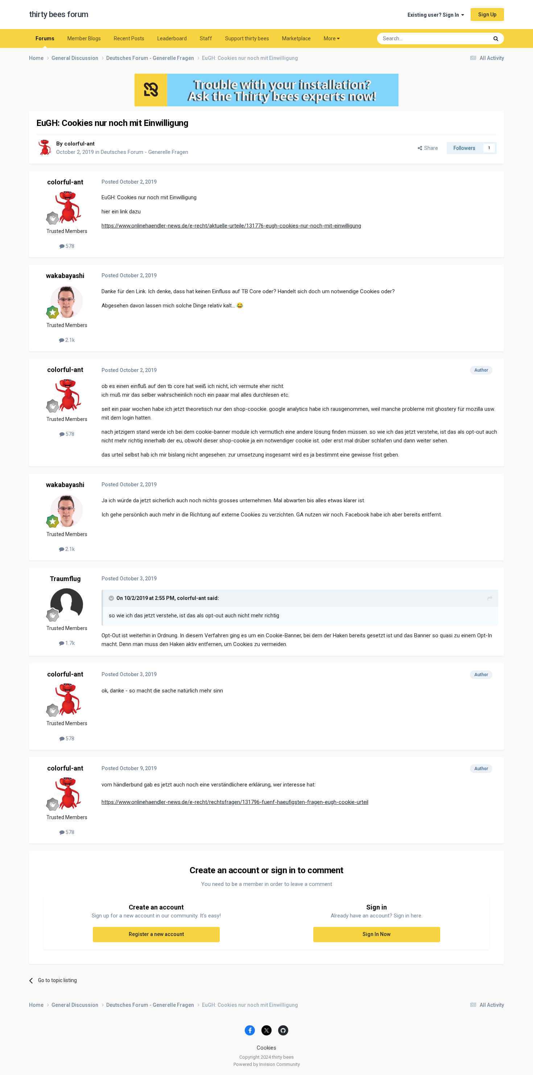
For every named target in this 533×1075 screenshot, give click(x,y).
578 (69, 246)
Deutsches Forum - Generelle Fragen (144, 152)
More (330, 38)
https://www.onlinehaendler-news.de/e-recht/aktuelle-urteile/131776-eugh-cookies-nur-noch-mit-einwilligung (231, 225)
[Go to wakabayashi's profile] (66, 301)
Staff (206, 38)
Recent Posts (129, 38)
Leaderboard (172, 38)
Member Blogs (84, 38)
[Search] (496, 38)
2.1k (69, 340)
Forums (45, 38)
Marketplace (296, 38)
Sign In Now (377, 934)
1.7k (69, 643)
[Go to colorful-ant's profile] (44, 148)
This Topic (468, 38)
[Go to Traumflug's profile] (66, 604)
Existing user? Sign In (434, 15)
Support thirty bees (247, 38)
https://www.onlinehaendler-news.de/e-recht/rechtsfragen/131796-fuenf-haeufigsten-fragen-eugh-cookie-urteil (235, 802)
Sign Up (487, 14)
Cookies (266, 1048)
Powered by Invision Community (267, 1064)
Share (430, 148)
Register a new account (156, 934)
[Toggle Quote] (112, 598)
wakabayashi (65, 275)
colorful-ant (79, 143)
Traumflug (65, 579)
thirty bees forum (58, 14)
